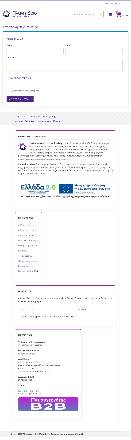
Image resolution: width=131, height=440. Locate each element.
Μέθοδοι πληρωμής (28, 225)
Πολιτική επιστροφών (28, 240)
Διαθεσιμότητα (25, 235)
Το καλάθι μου (25, 255)
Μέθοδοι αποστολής (28, 230)
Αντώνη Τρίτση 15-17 (28, 362)
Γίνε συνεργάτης (28, 271)
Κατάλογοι (23, 250)
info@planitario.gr (26, 353)
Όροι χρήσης (49, 116)
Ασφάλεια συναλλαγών (49, 121)
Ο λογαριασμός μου (28, 260)
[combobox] (86, 14)
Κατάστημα (34, 116)
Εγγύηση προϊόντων (27, 245)
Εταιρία (21, 116)
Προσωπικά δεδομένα (24, 121)
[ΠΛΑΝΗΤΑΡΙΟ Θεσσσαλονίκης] (19, 14)
